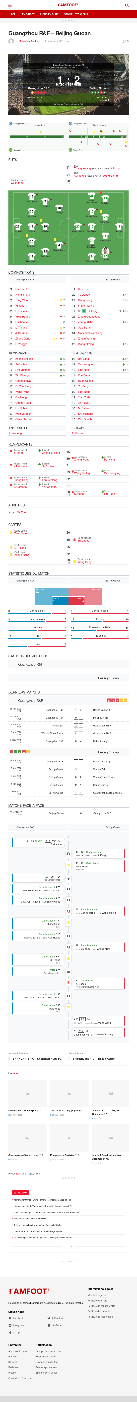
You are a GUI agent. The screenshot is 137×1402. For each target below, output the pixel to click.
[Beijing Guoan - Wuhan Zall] (68, 769)
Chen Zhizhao (23, 419)
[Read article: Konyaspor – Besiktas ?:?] (69, 1138)
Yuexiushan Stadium (58, 67)
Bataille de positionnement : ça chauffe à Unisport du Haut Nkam (43, 1237)
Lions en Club (49, 14)
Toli (13, 14)
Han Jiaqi (21, 289)
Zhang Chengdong (89, 316)
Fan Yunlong (22, 370)
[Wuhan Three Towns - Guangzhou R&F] (68, 733)
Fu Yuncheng (23, 386)
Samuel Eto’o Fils (76, 14)
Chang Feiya (23, 381)
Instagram (18, 1325)
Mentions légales (97, 1295)
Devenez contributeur (47, 1362)
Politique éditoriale (97, 1300)
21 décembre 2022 (54, 40)
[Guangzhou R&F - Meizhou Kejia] (68, 717)
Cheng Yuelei (23, 403)
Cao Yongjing (86, 364)
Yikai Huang (22, 316)
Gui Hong (21, 397)
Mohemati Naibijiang (90, 333)
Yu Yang (83, 386)
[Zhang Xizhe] (92, 212)
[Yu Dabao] (105, 198)
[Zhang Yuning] (92, 256)
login (18, 1173)
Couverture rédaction (19, 1378)
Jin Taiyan (84, 403)
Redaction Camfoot (29, 40)
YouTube (56, 1325)
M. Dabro (83, 408)
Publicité (12, 1356)
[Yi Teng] (31, 227)
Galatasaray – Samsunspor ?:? (25, 1155)
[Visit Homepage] (68, 5)
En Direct (28, 14)
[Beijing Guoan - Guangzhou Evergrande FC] (68, 793)
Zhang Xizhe (85, 322)
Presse (12, 1372)
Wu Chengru (22, 375)
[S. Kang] (105, 255)
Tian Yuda (84, 397)
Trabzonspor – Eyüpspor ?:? (66, 1110)
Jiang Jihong (23, 294)
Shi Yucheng (85, 414)
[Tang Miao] (31, 241)
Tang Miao (21, 300)
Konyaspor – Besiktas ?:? (64, 1155)
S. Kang (115, 168)
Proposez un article (46, 1356)
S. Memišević (86, 305)
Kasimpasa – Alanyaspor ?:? (24, 1110)
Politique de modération (100, 1316)
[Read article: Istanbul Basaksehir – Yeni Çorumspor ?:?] (111, 1138)
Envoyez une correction (48, 1351)
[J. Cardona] (45, 202)
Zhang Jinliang (24, 359)
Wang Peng (22, 392)
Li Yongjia (21, 344)
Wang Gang (110, 175)
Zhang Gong (22, 338)
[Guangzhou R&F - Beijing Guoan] (68, 710)
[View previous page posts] (65, 1246)
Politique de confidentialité (101, 1305)
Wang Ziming (86, 344)
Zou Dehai (84, 375)
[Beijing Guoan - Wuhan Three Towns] (68, 777)
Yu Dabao (84, 294)
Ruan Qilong (85, 381)
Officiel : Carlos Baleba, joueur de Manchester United (38, 1224)
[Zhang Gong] (59, 245)
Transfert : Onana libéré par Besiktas (30, 1218)
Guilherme (17, 183)
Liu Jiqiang (21, 408)
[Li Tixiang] (45, 227)
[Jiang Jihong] (31, 256)
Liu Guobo (84, 392)
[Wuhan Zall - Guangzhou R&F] (68, 725)
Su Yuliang (21, 364)
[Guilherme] (45, 251)
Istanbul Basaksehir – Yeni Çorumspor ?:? (106, 1157)
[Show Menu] (10, 5)
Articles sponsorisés (46, 1367)
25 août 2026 (16, 1115)
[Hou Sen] (119, 227)
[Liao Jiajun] (31, 212)
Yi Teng (19, 305)
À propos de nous (17, 1351)
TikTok (16, 1332)
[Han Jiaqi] (18, 227)
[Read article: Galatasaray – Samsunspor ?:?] (27, 1138)
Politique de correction (99, 1311)
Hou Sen (83, 289)
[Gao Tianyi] (92, 227)
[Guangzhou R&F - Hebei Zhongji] (68, 741)
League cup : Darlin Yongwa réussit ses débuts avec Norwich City (44, 1206)
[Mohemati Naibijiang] (92, 241)
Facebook (18, 1318)
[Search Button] (127, 5)
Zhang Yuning (83, 168)
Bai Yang (83, 359)
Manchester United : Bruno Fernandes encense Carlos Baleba (43, 1199)
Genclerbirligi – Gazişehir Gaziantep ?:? (106, 1112)
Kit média (13, 1362)
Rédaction (13, 1367)
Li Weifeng (15, 433)
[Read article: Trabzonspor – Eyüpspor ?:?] (69, 1093)
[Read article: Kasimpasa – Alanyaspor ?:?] (27, 1093)
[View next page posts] (71, 1246)
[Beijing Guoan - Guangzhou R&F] (68, 813)
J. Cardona (21, 333)
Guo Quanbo (85, 419)
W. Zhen (22, 512)
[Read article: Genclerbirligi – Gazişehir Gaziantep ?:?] (111, 1093)
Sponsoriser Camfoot (47, 1372)
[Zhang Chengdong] (92, 196)
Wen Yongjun (23, 414)
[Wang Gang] (105, 217)
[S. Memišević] (105, 236)
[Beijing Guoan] (98, 82)
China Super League (62, 65)
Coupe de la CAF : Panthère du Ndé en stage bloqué (38, 1231)
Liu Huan (83, 370)
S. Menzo (77, 433)
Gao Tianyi (84, 327)
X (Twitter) (57, 1318)
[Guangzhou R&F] (38, 82)
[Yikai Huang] (31, 197)
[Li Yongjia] (59, 208)
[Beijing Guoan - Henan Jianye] (68, 785)
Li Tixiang (21, 327)
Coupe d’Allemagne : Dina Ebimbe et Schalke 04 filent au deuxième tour (47, 1212)
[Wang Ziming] (78, 227)
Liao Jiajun (21, 311)
